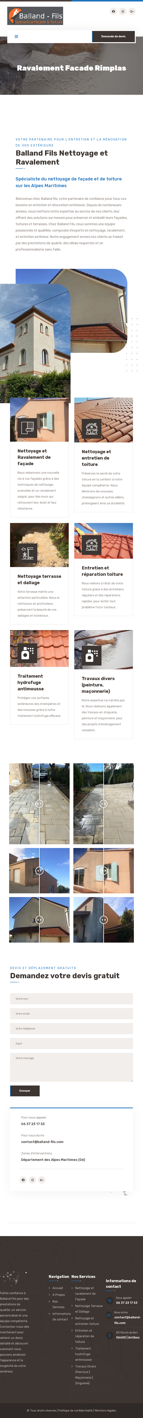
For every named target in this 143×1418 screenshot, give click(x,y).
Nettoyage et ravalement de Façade (85, 1293)
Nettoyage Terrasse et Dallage (89, 1308)
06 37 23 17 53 (126, 1303)
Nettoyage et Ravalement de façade (34, 457)
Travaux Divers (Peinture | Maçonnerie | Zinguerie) (85, 1375)
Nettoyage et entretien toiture (87, 1321)
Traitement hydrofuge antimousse (31, 682)
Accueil (58, 1288)
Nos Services (58, 1304)
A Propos (59, 1295)
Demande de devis (113, 36)
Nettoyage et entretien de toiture (96, 458)
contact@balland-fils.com (42, 1142)
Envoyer (24, 1090)
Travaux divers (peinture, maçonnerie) (98, 685)
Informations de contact (62, 1316)
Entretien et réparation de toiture (84, 1336)
